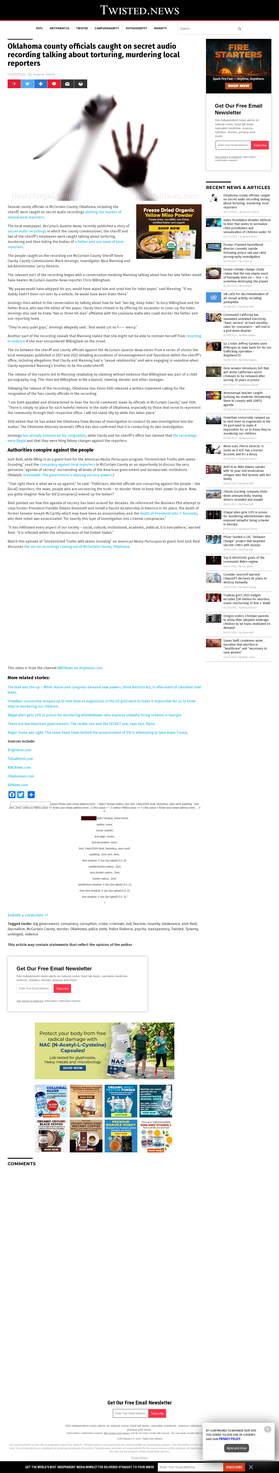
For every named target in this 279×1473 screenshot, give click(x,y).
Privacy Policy (139, 1457)
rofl (39, 28)
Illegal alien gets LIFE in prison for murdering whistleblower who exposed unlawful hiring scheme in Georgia (94, 715)
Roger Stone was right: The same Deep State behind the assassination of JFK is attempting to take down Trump (97, 732)
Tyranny (191, 929)
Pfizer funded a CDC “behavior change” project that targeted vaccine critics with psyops (244, 541)
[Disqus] (105, 1224)
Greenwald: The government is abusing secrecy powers (67, 475)
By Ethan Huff (246, 306)
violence (31, 934)
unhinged (15, 934)
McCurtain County (41, 929)
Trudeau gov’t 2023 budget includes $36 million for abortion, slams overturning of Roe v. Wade (246, 599)
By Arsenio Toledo (249, 212)
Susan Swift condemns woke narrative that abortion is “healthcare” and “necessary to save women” (245, 647)
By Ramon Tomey (248, 529)
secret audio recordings (27, 231)
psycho (140, 929)
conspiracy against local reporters (67, 464)
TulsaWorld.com (20, 759)
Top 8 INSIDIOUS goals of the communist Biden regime (244, 560)
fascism (139, 924)
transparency (158, 929)
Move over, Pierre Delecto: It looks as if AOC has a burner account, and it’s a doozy (243, 450)
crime (103, 924)
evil (128, 924)
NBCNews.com (19, 767)
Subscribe (234, 1467)
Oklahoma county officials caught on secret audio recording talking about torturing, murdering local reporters (246, 201)
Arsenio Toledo (44, 74)
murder (62, 929)
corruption (88, 924)
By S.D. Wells (246, 566)
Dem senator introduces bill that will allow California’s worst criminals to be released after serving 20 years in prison (246, 374)
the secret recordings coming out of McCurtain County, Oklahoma (76, 547)
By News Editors (248, 236)
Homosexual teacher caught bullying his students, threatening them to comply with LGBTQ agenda (246, 399)
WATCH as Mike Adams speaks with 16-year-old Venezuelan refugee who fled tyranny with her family (247, 473)
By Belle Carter (247, 657)
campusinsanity (107, 28)
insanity (160, 28)
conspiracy (69, 924)
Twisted (177, 929)
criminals (116, 924)
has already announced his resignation (54, 435)
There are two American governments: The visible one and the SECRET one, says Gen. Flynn (81, 724)
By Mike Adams (247, 335)
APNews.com (18, 785)
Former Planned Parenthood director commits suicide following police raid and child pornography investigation (244, 251)
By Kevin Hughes (248, 360)
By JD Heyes (245, 286)
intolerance (171, 924)
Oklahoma (78, 929)
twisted (82, 28)
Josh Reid (189, 924)
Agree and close (237, 1448)
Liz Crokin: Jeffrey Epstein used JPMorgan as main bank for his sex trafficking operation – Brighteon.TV (247, 350)
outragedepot (136, 28)
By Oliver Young (247, 587)
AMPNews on (68, 668)
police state (97, 929)
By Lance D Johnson (249, 409)
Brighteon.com (90, 668)
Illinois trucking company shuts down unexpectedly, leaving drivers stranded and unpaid (245, 495)
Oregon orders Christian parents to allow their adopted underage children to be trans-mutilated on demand (246, 622)
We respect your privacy (117, 1433)
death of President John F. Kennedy (168, 513)
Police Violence (121, 929)
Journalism (16, 929)
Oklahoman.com (21, 776)
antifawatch (59, 28)
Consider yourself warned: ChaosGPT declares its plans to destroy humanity (245, 578)
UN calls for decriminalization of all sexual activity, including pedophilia (245, 298)
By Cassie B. (245, 261)
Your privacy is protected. (30, 1001)
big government (46, 924)
